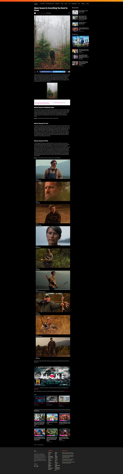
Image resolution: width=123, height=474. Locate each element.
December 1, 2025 (37, 440)
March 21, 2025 (81, 59)
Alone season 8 (36, 387)
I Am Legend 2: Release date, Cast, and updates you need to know (84, 50)
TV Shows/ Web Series (57, 466)
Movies (56, 452)
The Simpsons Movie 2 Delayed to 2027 (59, 102)
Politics (56, 457)
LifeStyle (49, 469)
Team (35, 0)
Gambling (83, 3)
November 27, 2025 (62, 440)
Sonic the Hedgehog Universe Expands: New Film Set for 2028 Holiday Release (39, 438)
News (56, 455)
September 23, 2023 (76, 46)
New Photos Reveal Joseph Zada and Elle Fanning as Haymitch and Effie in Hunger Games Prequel (67, 456)
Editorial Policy (58, 0)
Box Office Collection (50, 3)
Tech (69, 3)
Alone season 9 (66, 391)
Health (66, 3)
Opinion (56, 456)
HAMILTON (49, 465)
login (37, 444)
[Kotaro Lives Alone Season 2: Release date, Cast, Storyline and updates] (64, 399)
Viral (79, 3)
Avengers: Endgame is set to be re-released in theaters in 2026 (84, 28)
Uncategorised (57, 467)
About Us (37, 0)
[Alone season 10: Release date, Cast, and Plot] (52, 399)
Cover (49, 455)
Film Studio (50, 460)
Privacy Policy (44, 0)
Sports (87, 3)
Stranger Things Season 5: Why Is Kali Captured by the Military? (64, 438)
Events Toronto (50, 457)
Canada (49, 453)
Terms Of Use (48, 0)
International (74, 3)
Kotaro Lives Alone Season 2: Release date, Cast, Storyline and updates (64, 403)
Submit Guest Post (53, 0)
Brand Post (57, 3)
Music (56, 453)
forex (49, 461)
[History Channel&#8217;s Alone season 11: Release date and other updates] (39, 399)
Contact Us (40, 0)
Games (62, 3)
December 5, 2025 (37, 426)
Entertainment (37, 420)
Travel (56, 464)
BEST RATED (42, 3)
